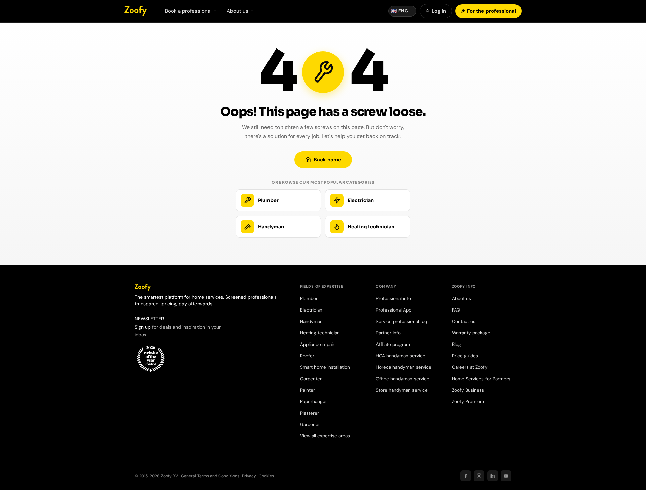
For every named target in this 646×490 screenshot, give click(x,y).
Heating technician (320, 333)
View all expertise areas (325, 436)
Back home (327, 159)
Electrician (311, 310)
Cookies (266, 476)
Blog (456, 344)
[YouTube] (506, 475)
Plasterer (309, 413)
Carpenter (311, 379)
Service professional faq (401, 321)
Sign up (143, 327)
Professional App (393, 310)
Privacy (249, 476)
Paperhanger (313, 401)
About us (461, 298)
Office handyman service (402, 379)
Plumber (309, 298)
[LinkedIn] (492, 475)
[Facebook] (465, 475)
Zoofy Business (468, 390)
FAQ (456, 310)
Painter (307, 390)
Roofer (307, 356)
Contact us (463, 321)
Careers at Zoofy (470, 367)
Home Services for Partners (481, 379)
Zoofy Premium (468, 401)
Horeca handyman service (403, 367)
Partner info (388, 333)
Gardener (310, 424)
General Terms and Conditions (210, 476)
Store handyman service (402, 390)
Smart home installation (325, 367)
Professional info (393, 298)
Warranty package (471, 333)
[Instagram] (479, 475)
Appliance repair (317, 344)
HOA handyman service (400, 356)
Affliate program (393, 344)
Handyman (311, 321)
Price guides (465, 356)
